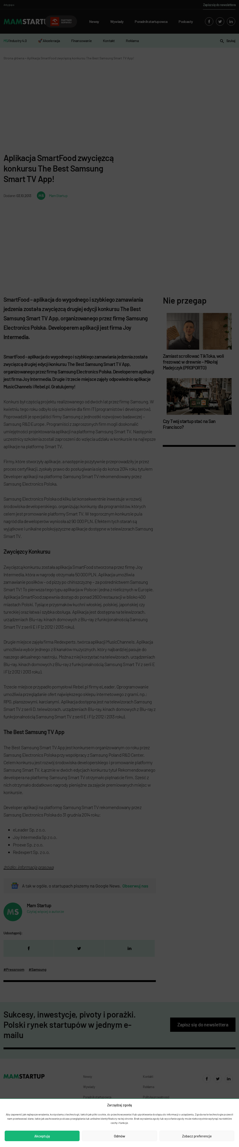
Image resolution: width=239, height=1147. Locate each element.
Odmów (119, 1136)
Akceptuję (42, 1136)
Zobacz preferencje (197, 1136)
